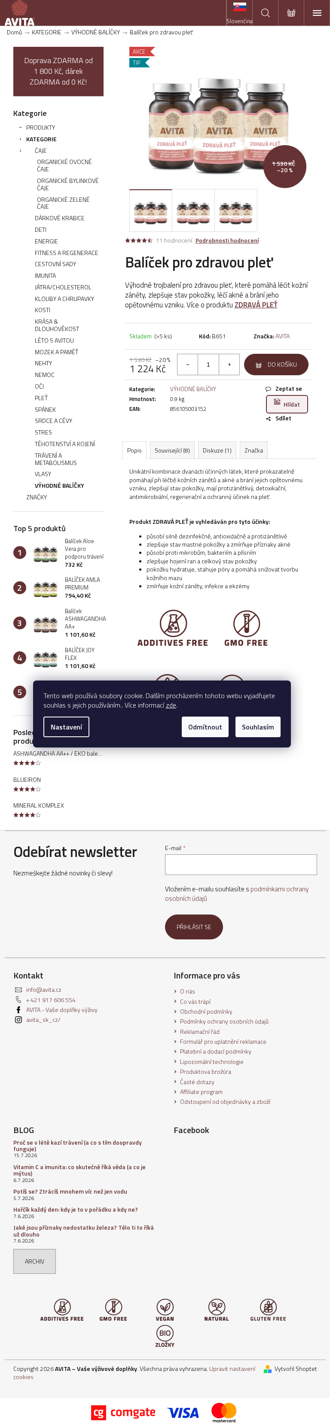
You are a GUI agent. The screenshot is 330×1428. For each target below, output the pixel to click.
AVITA (282, 335)
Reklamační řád (200, 1031)
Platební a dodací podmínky (215, 1051)
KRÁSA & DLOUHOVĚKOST (57, 325)
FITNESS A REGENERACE (66, 252)
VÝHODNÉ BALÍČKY (59, 485)
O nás (187, 991)
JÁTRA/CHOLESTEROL (63, 287)
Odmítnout (205, 727)
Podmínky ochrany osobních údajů (224, 1021)
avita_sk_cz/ (43, 1019)
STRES (43, 432)
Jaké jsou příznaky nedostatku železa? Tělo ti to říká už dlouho (83, 1230)
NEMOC (45, 374)
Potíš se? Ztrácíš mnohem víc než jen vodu (70, 1191)
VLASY (43, 473)
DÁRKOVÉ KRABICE (60, 217)
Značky (36, 496)
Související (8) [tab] (172, 450)
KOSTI (42, 309)
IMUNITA (45, 275)
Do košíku (282, 364)
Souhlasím (258, 727)
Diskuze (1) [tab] (217, 450)
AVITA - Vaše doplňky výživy (62, 1009)
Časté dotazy (197, 1081)
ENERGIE (46, 241)
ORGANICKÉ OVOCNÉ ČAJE (64, 165)
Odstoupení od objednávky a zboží (225, 1101)
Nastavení (66, 727)
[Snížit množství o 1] (187, 364)
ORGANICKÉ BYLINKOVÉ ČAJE (68, 184)
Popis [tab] (134, 450)
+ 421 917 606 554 (51, 999)
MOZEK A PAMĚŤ (56, 351)
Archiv (34, 1261)
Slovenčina (239, 21)
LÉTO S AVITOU (54, 340)
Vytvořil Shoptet (296, 1368)
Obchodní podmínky (206, 1011)
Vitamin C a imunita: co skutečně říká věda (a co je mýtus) (79, 1170)
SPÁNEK (45, 409)
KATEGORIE (41, 138)
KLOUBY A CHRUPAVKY (64, 298)
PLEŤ (41, 397)
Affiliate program (201, 1091)
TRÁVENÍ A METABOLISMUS (56, 459)
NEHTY (43, 363)
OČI (39, 386)
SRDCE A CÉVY (53, 420)
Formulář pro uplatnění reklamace (223, 1041)
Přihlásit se (194, 926)
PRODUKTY (40, 127)
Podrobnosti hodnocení (227, 240)
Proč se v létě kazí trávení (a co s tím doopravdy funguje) (77, 1145)
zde (171, 705)
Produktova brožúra (205, 1071)
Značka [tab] (253, 450)
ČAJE (41, 150)
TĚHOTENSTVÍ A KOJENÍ (65, 443)
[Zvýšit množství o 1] (229, 364)
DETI (40, 229)
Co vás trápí (195, 1001)
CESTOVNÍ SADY (55, 263)
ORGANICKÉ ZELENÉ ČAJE (63, 203)
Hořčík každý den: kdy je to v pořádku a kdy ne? (75, 1209)
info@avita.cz (43, 989)
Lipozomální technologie (212, 1061)
